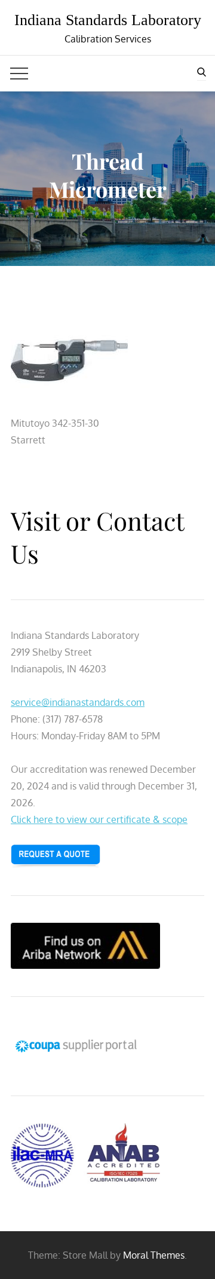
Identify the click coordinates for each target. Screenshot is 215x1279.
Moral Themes (154, 1255)
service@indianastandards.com (78, 702)
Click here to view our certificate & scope (99, 819)
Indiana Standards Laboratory (107, 20)
